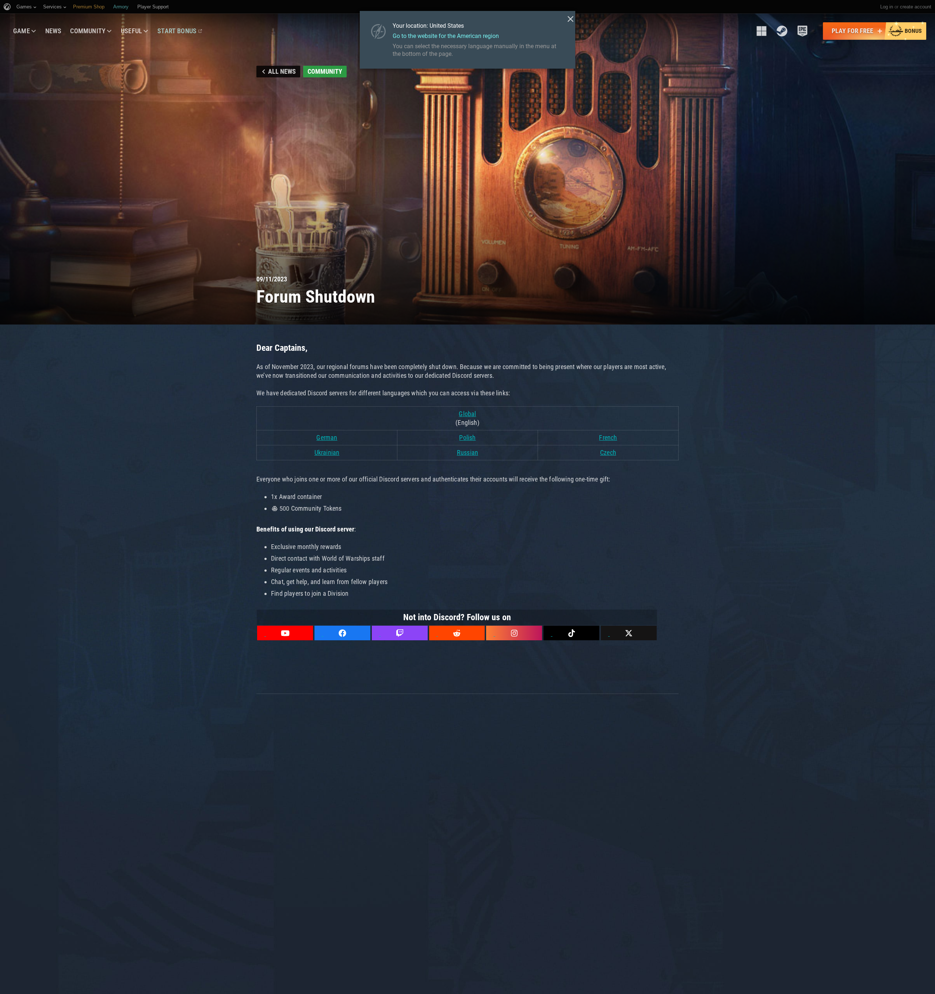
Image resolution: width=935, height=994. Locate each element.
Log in (886, 6)
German (326, 437)
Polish (467, 437)
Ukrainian (327, 452)
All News (282, 71)
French (608, 437)
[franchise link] (761, 31)
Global (467, 414)
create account (915, 6)
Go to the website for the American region (446, 35)
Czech (608, 452)
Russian (467, 452)
